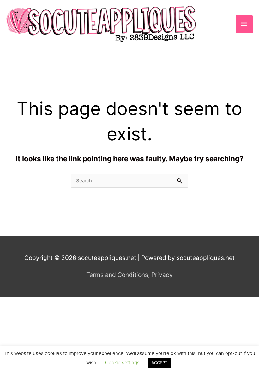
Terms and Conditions (117, 274)
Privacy (162, 274)
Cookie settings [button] (122, 362)
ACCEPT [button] (159, 362)
